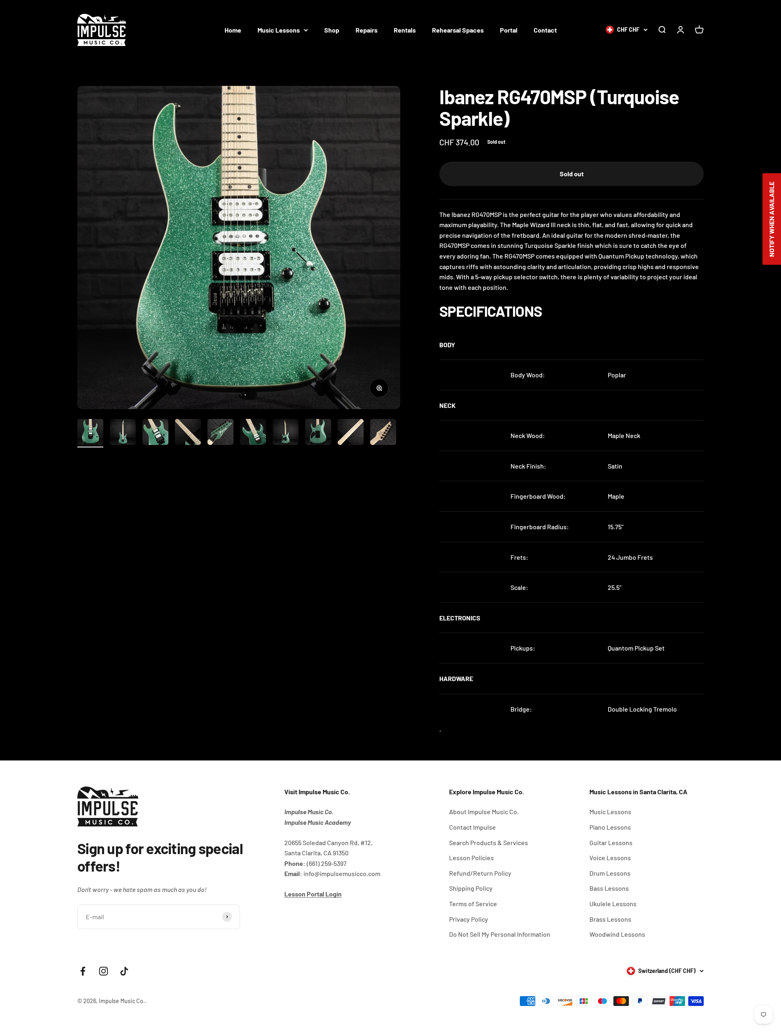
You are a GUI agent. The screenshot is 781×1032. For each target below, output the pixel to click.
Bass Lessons (609, 888)
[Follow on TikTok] (124, 971)
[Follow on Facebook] (82, 971)
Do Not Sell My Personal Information (499, 934)
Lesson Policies (471, 857)
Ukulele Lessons (613, 903)
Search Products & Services (488, 842)
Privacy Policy (468, 919)
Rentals (405, 30)
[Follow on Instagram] (103, 971)
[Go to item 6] (253, 433)
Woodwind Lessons (617, 934)
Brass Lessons (610, 919)
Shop (331, 30)
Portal (508, 30)
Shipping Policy (471, 888)
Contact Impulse (472, 827)
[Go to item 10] (383, 433)
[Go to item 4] (188, 433)
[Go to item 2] (123, 433)
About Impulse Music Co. (484, 811)
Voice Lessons (610, 857)
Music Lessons (278, 30)
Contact (545, 30)
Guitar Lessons (611, 842)
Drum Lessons (609, 873)
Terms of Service (473, 903)
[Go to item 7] (286, 433)
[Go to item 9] (351, 433)
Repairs (366, 30)
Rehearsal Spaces (458, 30)
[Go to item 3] (155, 433)
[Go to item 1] (90, 433)
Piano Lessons (610, 827)
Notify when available (771, 219)
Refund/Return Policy (480, 873)
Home (233, 30)
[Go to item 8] (318, 433)
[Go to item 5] (220, 433)
